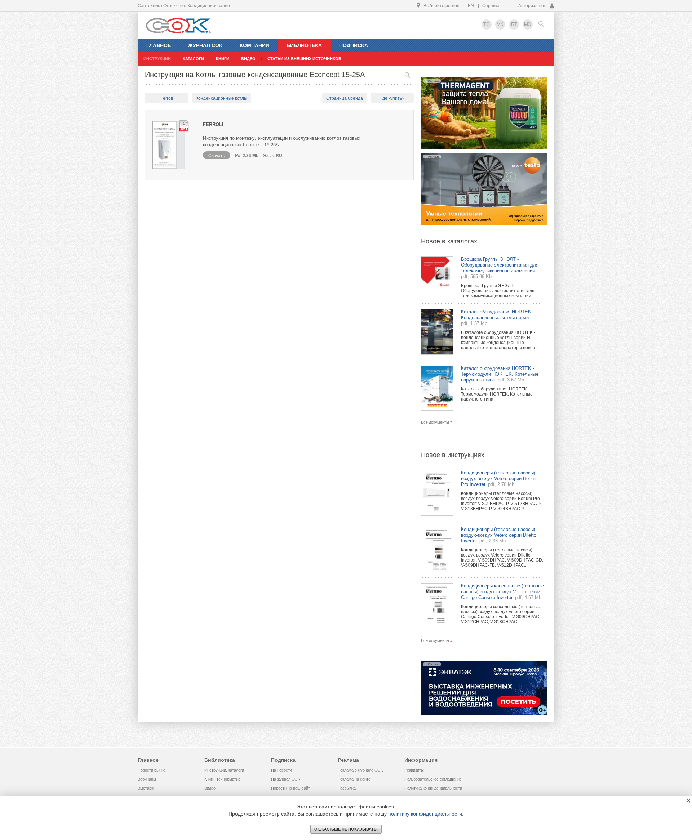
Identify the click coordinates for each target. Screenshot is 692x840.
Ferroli (166, 98)
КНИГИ (222, 59)
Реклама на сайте (354, 779)
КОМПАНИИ (254, 45)
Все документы (435, 422)
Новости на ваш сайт (290, 788)
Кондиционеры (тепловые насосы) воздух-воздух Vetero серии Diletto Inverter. (498, 535)
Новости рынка (151, 770)
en (471, 5)
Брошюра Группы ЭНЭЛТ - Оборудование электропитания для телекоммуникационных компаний (497, 290)
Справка (491, 5)
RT (514, 24)
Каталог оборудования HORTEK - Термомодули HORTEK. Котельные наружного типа (497, 394)
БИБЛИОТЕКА (304, 45)
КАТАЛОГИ (193, 59)
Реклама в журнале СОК (360, 770)
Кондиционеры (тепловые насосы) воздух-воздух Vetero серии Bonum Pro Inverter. (499, 478)
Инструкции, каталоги (224, 770)
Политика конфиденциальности (433, 788)
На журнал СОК (285, 779)
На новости (281, 770)
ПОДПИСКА (353, 45)
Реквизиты (414, 770)
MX (527, 24)
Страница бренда (344, 98)
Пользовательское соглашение (433, 779)
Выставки (146, 788)
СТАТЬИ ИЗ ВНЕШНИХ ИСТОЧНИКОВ (304, 59)
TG (486, 24)
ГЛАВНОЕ (158, 45)
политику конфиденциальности (425, 814)
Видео (210, 788)
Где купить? (392, 98)
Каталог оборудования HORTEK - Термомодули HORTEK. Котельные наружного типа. (499, 374)
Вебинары (147, 779)
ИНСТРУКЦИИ (157, 59)
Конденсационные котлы (221, 98)
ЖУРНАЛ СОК (205, 45)
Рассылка (347, 788)
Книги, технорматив (222, 779)
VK (500, 24)
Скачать (216, 155)
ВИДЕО (248, 59)
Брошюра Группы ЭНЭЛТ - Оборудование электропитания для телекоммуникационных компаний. (499, 264)
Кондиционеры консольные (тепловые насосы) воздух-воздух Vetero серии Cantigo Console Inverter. (502, 591)
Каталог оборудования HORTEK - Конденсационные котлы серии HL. (499, 314)
